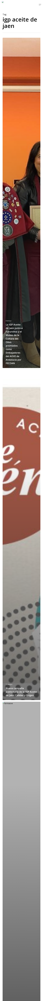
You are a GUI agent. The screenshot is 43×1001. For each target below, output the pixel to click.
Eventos (8, 321)
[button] (40, 5)
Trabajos (9, 684)
